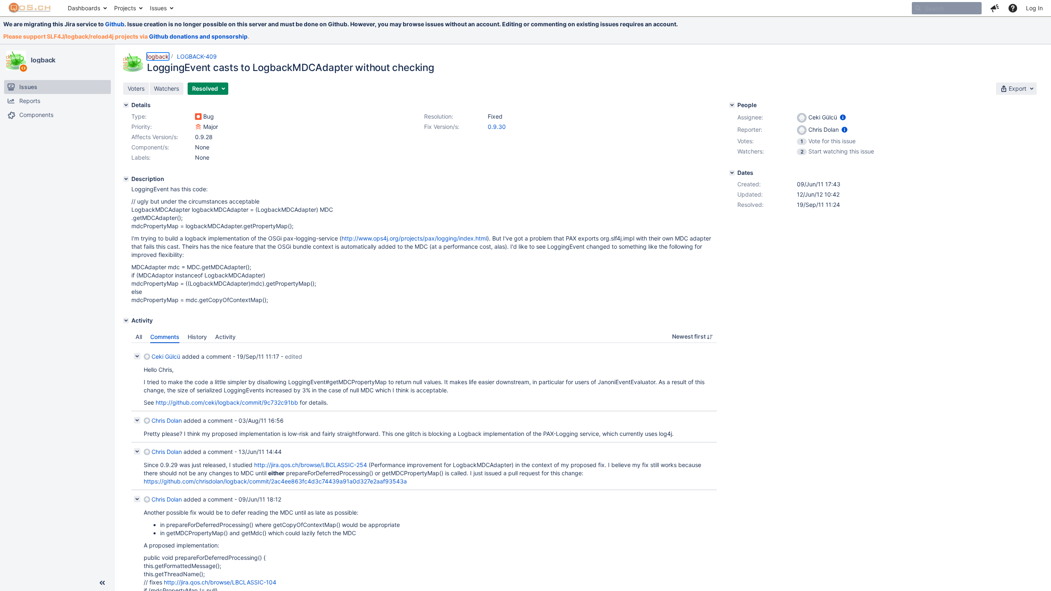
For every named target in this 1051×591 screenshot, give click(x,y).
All (138, 336)
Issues (158, 8)
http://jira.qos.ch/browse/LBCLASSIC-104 (220, 582)
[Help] (1013, 8)
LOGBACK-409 (197, 56)
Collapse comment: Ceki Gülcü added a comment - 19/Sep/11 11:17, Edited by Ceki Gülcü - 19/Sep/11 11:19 (137, 356)
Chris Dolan (166, 420)
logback (43, 60)
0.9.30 (497, 126)
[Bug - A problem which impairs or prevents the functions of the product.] (198, 116)
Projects (125, 8)
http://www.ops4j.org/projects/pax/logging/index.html (414, 238)
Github (114, 24)
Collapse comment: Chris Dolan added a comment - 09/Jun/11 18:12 (137, 499)
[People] (732, 105)
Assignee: (750, 117)
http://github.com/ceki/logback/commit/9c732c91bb (227, 402)
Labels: (141, 157)
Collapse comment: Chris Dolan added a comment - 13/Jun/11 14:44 (137, 451)
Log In (1034, 8)
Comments (164, 336)
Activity (225, 336)
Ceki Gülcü (165, 356)
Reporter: (749, 129)
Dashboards (84, 8)
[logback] (16, 60)
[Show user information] (843, 117)
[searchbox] (947, 8)
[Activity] (126, 320)
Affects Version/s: (154, 136)
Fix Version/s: (441, 126)
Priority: (141, 126)
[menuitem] (87, 8)
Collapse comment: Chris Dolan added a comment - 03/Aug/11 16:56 (137, 420)
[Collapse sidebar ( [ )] (102, 583)
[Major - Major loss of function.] (198, 127)
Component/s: (150, 147)
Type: (139, 116)
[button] (995, 8)
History (197, 336)
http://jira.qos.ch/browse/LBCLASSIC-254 (310, 464)
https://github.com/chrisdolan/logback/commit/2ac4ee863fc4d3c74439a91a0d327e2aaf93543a (275, 481)
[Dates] (732, 173)
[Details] (126, 105)
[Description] (126, 179)
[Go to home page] (29, 8)
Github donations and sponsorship (198, 36)
